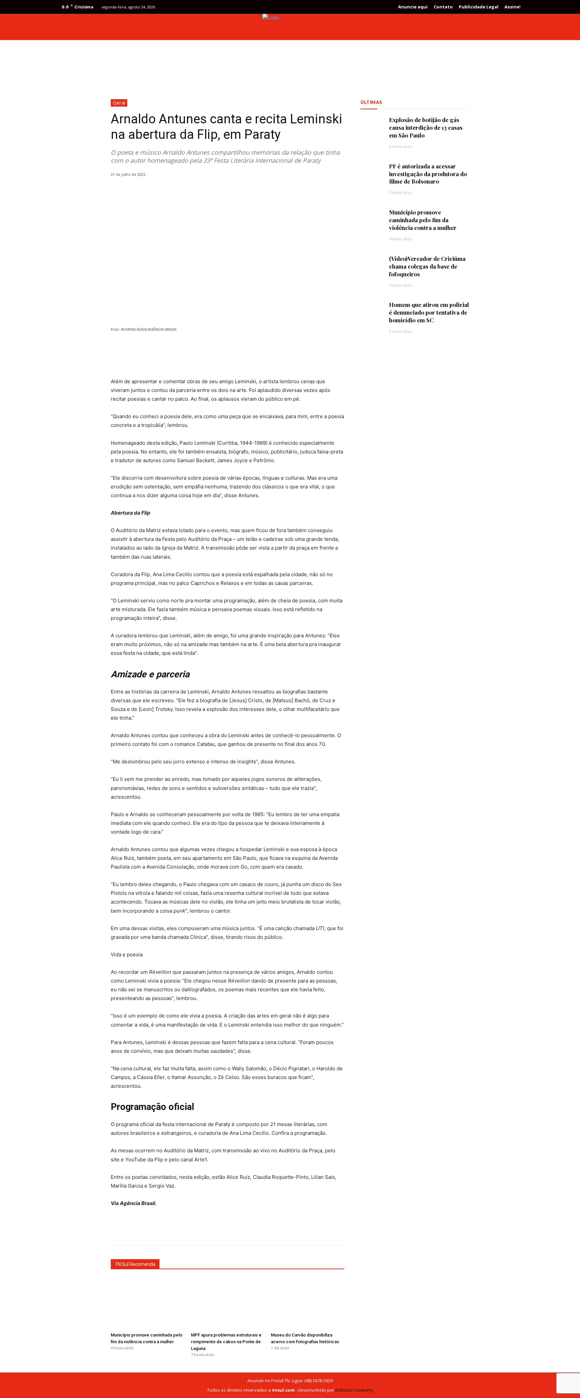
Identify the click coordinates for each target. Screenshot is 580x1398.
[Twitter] (501, 27)
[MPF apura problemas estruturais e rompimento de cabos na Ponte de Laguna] (227, 1303)
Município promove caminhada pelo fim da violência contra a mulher (423, 219)
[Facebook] (489, 27)
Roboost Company (354, 1390)
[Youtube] (513, 27)
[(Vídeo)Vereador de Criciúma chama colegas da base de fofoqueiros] (371, 266)
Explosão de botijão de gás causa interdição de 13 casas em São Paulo (426, 127)
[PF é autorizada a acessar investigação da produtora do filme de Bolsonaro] (371, 173)
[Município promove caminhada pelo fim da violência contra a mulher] (147, 1303)
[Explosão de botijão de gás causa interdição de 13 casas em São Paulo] (371, 127)
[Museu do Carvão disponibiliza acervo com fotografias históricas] (307, 1303)
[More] (283, 1228)
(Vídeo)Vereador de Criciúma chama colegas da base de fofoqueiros (427, 266)
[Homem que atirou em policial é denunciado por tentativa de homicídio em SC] (371, 312)
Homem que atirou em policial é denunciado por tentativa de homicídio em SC (429, 312)
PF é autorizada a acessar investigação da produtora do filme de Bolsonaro (428, 173)
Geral (119, 102)
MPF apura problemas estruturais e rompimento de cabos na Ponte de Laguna (226, 1341)
